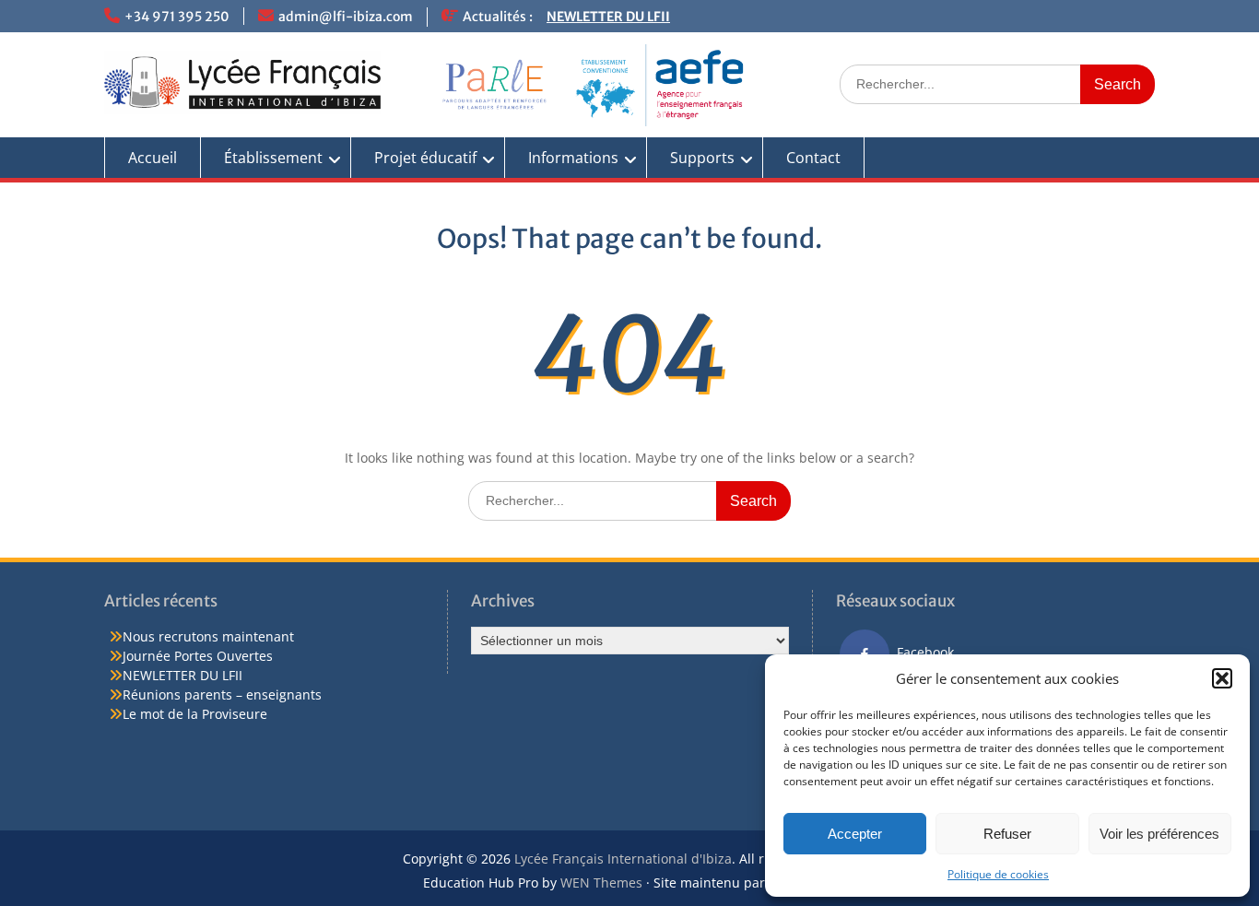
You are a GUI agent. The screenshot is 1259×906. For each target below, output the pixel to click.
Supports (702, 157)
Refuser (1007, 833)
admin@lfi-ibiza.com (345, 16)
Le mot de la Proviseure (195, 714)
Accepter (855, 833)
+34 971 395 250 (176, 16)
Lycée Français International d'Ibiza (623, 858)
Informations (573, 157)
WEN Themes (601, 882)
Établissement (273, 157)
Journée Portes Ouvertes (198, 656)
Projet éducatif (425, 157)
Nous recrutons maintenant (208, 636)
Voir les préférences (1159, 833)
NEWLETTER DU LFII (608, 16)
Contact (813, 157)
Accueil (152, 157)
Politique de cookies (998, 874)
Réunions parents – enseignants (222, 694)
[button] (1222, 678)
